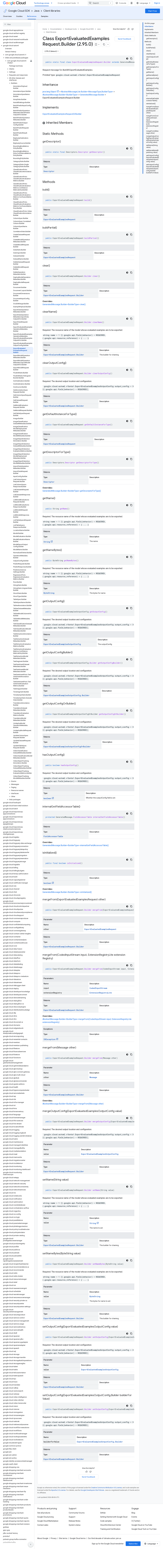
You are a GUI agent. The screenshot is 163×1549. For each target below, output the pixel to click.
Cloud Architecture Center (110, 1525)
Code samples (106, 1521)
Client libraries (51, 10)
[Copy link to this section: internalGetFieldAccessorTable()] (82, 806)
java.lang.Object (49, 91)
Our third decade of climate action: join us (104, 1538)
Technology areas (41, 3)
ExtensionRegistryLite (101, 993)
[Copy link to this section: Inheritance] (60, 85)
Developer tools (71, 29)
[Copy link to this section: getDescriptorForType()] (73, 452)
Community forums (77, 1513)
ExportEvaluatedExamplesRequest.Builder (64, 295)
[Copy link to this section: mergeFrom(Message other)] (78, 1047)
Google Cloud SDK (19, 10)
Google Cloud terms (78, 1538)
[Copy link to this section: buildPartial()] (59, 227)
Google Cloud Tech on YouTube (144, 1529)
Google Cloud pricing (45, 1517)
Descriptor (49, 171)
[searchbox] (17, 24)
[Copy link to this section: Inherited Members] (75, 122)
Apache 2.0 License (58, 1490)
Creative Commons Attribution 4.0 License (106, 1488)
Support (72, 1517)
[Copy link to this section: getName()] (57, 498)
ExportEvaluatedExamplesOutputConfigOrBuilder (67, 746)
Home (45, 29)
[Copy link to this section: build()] (52, 189)
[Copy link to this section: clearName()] (59, 311)
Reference (31, 16)
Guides (19, 16)
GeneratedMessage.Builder (92, 94)
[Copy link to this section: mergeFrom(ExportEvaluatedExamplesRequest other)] (108, 899)
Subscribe (133, 1544)
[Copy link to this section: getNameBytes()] (64, 550)
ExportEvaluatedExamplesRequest (59, 219)
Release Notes (74, 1521)
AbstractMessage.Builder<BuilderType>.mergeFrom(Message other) (73, 1104)
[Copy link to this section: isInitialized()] (59, 852)
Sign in (157, 3)
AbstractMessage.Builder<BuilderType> (60, 94)
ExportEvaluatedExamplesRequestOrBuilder (62, 114)
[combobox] (100, 3)
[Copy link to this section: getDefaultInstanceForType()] (79, 414)
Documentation (56, 29)
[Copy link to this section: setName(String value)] (71, 1179)
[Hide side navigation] (30, 1544)
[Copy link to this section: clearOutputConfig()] (68, 363)
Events (134, 1517)
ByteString (49, 593)
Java (36, 10)
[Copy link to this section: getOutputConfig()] (67, 601)
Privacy (54, 1538)
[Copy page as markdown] (104, 44)
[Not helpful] (132, 29)
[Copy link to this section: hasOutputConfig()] (67, 755)
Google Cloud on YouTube (142, 1525)
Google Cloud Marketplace (47, 1521)
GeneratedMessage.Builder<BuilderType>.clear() (64, 304)
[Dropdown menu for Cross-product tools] (79, 3)
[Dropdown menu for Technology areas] (52, 3)
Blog (133, 1513)
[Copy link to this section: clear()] (52, 265)
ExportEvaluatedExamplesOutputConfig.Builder (66, 695)
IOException (50, 1039)
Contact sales (42, 1525)
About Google (42, 1538)
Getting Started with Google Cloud (113, 1517)
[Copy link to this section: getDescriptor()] (63, 141)
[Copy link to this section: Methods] (58, 182)
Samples (44, 16)
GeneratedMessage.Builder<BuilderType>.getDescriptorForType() (72, 491)
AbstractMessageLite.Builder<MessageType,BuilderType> (87, 91)
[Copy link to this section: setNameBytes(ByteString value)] (83, 1253)
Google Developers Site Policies (92, 1490)
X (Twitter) (136, 1521)
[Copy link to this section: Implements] (61, 107)
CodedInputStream (98, 988)
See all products (43, 1513)
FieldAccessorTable (53, 836)
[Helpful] (129, 29)
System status (74, 1525)
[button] (16, 45)
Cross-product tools (67, 3)
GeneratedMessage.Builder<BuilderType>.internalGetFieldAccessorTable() (76, 845)
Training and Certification (110, 1529)
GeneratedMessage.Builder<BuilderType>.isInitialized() (67, 892)
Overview (7, 16)
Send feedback (124, 39)
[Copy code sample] (131, 59)
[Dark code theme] (127, 59)
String (47, 542)
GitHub (103, 1513)
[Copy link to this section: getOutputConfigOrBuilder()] (78, 703)
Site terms (63, 1538)
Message (93, 1077)
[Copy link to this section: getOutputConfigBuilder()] (75, 652)
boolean (47, 798)
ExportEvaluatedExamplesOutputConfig (62, 644)
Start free (152, 11)
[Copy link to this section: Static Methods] (67, 134)
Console (122, 3)
